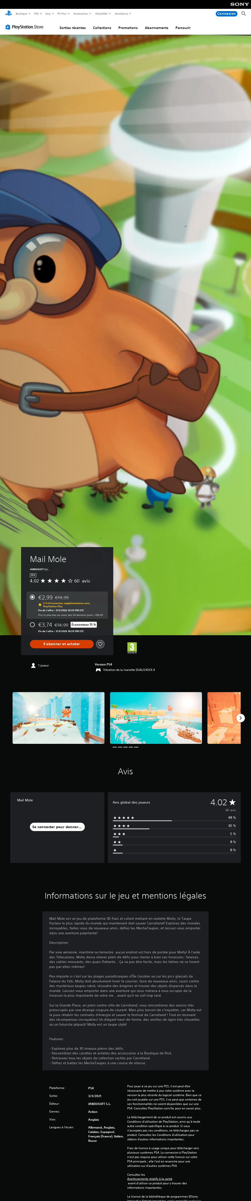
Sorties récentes (73, 28)
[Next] (241, 718)
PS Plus (62, 13)
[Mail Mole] (59, 718)
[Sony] (240, 7)
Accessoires (81, 13)
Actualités (101, 13)
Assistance (121, 13)
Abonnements (156, 28)
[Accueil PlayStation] (8, 14)
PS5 (36, 13)
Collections (102, 28)
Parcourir (183, 28)
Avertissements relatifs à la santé (149, 1179)
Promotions (128, 28)
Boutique (21, 13)
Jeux (48, 13)
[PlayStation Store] (25, 27)
